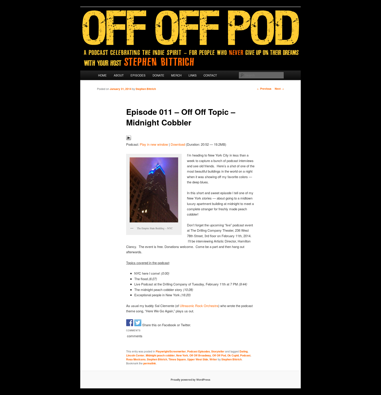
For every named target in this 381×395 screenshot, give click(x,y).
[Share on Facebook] (129, 322)
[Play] (128, 139)
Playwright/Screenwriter (171, 351)
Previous (264, 89)
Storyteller (217, 351)
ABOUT (119, 75)
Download (178, 144)
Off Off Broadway (200, 355)
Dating (243, 351)
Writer (213, 359)
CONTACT (210, 75)
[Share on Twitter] (137, 322)
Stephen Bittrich (146, 89)
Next (279, 89)
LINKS (193, 75)
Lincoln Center (135, 355)
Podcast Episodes (198, 351)
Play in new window (154, 144)
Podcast (245, 355)
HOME (102, 75)
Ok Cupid (233, 355)
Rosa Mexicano (136, 359)
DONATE (158, 75)
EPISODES (138, 75)
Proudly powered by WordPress (190, 380)
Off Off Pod (219, 355)
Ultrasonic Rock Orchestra (199, 305)
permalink (149, 363)
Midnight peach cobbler (160, 355)
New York (182, 355)
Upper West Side (197, 359)
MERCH (176, 75)
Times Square (177, 359)
